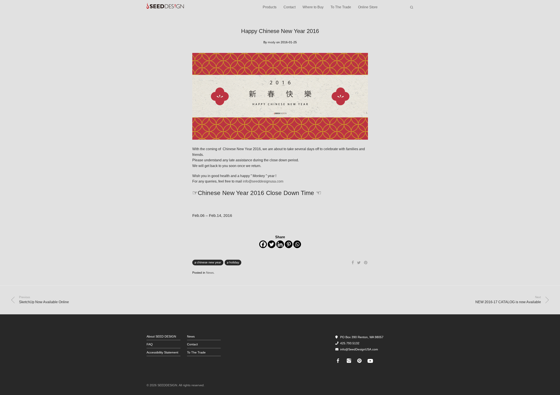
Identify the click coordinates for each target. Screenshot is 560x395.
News (210, 272)
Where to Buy (313, 7)
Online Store (368, 7)
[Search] (411, 7)
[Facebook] (263, 244)
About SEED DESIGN (161, 336)
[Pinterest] (288, 244)
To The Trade (341, 7)
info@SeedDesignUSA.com (359, 349)
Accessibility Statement (162, 352)
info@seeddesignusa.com (263, 181)
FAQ (150, 344)
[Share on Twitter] (359, 263)
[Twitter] (271, 244)
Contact (290, 7)
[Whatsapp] (297, 244)
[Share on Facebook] (353, 263)
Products (269, 7)
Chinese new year (209, 262)
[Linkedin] (280, 244)
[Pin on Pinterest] (366, 263)
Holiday (234, 262)
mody (271, 42)
